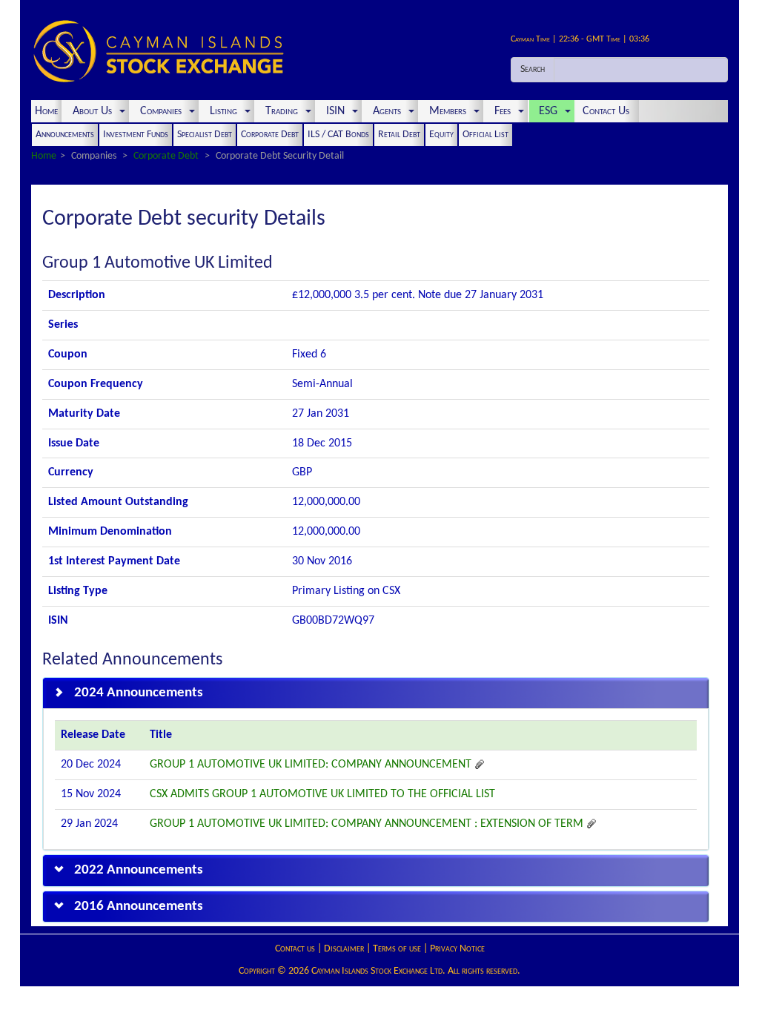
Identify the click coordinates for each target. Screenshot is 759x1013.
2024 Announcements (138, 693)
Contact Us (607, 111)
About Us (92, 111)
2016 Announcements (138, 907)
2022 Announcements (138, 870)
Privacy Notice (457, 948)
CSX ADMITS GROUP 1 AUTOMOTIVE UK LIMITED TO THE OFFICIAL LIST (322, 794)
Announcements (65, 134)
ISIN (335, 111)
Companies (161, 111)
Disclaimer (344, 948)
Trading (281, 111)
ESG (548, 111)
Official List (485, 134)
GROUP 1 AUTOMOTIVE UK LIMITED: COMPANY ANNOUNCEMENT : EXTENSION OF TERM (368, 824)
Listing (223, 111)
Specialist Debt (204, 134)
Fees (502, 111)
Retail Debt (399, 134)
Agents (387, 111)
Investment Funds (135, 134)
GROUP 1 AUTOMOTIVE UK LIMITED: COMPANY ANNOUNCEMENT (312, 765)
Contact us (295, 948)
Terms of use (397, 948)
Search (532, 69)
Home (46, 111)
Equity (441, 134)
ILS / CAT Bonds (338, 134)
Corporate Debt (270, 134)
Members (447, 111)
